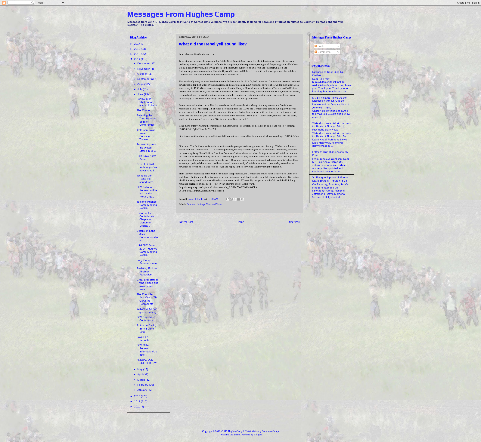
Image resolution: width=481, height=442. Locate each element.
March (141, 379)
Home (240, 221)
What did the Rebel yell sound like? (145, 178)
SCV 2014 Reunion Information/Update (147, 350)
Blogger (258, 434)
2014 (137, 58)
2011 (137, 406)
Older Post (294, 221)
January (142, 389)
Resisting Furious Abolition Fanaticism (147, 271)
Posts (320, 46)
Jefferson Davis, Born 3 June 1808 (146, 328)
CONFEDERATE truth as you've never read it (147, 167)
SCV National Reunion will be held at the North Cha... (147, 192)
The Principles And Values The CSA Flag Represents (147, 299)
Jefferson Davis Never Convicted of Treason (146, 134)
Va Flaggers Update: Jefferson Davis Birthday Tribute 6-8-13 (330, 179)
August (141, 83)
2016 (137, 48)
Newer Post (186, 221)
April (140, 374)
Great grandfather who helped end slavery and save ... (147, 284)
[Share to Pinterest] (242, 199)
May (140, 369)
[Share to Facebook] (238, 199)
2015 (137, 53)
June (140, 94)
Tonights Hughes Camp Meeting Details (147, 205)
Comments (323, 51)
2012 (137, 401)
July (140, 89)
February (143, 384)
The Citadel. (144, 110)
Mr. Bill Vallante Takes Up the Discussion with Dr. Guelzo (329, 99)
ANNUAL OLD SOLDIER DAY (147, 361)
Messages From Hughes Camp (181, 14)
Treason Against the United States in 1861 (147, 147)
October (142, 73)
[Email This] (228, 199)
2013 (137, 396)
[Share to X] (235, 199)
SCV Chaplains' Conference (146, 319)
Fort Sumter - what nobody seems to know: (147, 102)
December (144, 63)
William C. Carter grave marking (147, 310)
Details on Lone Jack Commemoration (147, 235)
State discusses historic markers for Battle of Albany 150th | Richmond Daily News (331, 126)
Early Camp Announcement (147, 262)
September (144, 78)
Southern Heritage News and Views (204, 204)
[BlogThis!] (231, 199)
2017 (137, 43)
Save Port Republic (143, 338)
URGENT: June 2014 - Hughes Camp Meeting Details (147, 250)
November (144, 68)
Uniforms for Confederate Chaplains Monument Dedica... (145, 219)
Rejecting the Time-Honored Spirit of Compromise (147, 120)
